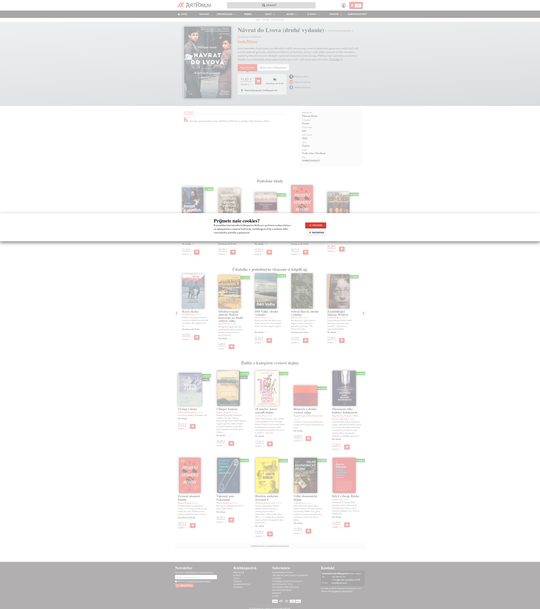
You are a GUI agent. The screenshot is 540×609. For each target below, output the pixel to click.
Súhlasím (317, 225)
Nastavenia (318, 232)
